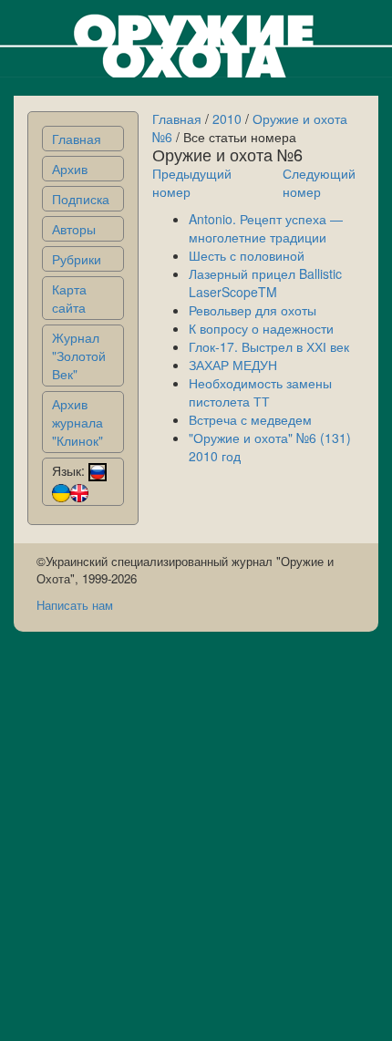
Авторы (74, 229)
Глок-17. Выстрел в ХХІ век (269, 346)
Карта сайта (69, 298)
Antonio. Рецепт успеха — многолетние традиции (266, 228)
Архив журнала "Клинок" (77, 422)
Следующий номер (319, 182)
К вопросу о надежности (261, 328)
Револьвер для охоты (252, 310)
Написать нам (74, 604)
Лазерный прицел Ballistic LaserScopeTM (265, 282)
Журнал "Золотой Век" (79, 355)
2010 (227, 118)
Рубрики (76, 259)
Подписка (80, 199)
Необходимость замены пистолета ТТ (260, 392)
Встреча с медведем (250, 419)
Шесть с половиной (246, 255)
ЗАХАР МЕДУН (233, 365)
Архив (70, 169)
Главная (76, 138)
